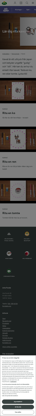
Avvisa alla (18, 407)
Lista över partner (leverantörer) (10, 395)
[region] (18, 385)
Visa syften (18, 412)
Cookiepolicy (13, 381)
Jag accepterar (18, 401)
